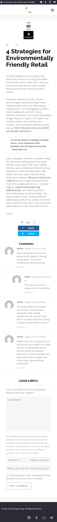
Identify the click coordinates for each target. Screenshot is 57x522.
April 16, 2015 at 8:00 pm (36, 302)
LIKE (30, 222)
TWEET (28, 233)
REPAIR (10, 214)
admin (12, 44)
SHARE (28, 228)
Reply (22, 267)
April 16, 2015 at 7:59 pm (36, 249)
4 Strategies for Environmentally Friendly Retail (29, 58)
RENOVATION (25, 44)
